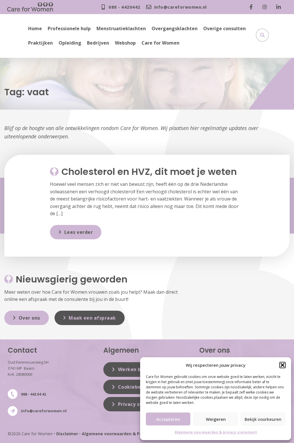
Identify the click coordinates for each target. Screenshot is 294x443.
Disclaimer (67, 433)
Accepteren (168, 419)
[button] (282, 365)
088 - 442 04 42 (33, 394)
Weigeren (216, 419)
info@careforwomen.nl (44, 410)
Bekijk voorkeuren (263, 419)
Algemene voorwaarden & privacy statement (216, 432)
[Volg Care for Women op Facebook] (252, 7)
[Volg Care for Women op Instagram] (266, 7)
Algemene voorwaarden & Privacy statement (129, 433)
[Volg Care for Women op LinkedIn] (280, 7)
